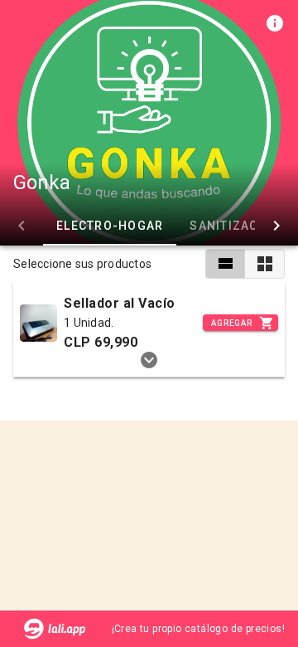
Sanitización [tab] (235, 225)
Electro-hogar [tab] (109, 225)
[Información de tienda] (275, 23)
